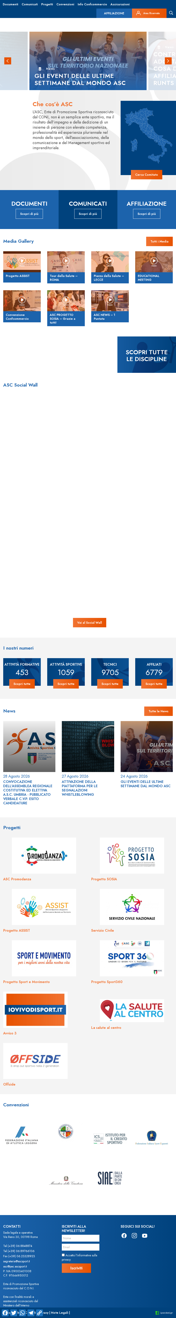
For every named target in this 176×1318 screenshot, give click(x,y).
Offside (9, 1084)
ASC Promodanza (17, 879)
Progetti (47, 4)
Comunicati (30, 4)
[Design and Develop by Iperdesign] (164, 1313)
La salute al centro (106, 1027)
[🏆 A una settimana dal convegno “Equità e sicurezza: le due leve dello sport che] (123, 430)
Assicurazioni (120, 4)
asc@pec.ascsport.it (15, 1266)
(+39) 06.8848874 (20, 1246)
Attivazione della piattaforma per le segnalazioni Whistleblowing (80, 788)
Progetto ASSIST (16, 930)
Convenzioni (65, 4)
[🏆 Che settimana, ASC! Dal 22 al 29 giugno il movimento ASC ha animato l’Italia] (123, 500)
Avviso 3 (10, 1033)
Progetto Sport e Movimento (26, 981)
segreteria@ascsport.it (16, 1261)
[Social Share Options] (22, 461)
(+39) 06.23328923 (21, 1256)
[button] (7, 61)
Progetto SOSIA (104, 879)
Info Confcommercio (92, 4)
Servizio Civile (102, 930)
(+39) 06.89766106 (21, 1251)
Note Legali (59, 1313)
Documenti (10, 4)
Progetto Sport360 (107, 981)
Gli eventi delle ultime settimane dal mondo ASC (146, 783)
